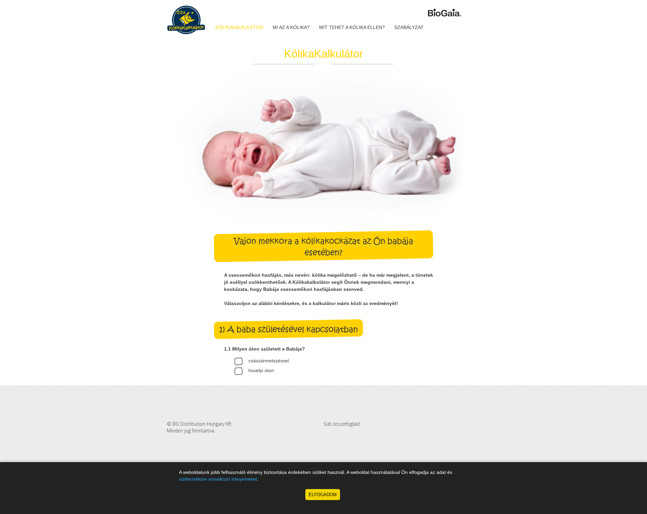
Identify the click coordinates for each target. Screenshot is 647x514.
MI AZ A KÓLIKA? (291, 27)
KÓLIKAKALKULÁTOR (239, 27)
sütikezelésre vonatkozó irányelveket (218, 479)
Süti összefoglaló (342, 424)
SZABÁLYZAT (409, 27)
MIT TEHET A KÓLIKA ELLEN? (352, 27)
